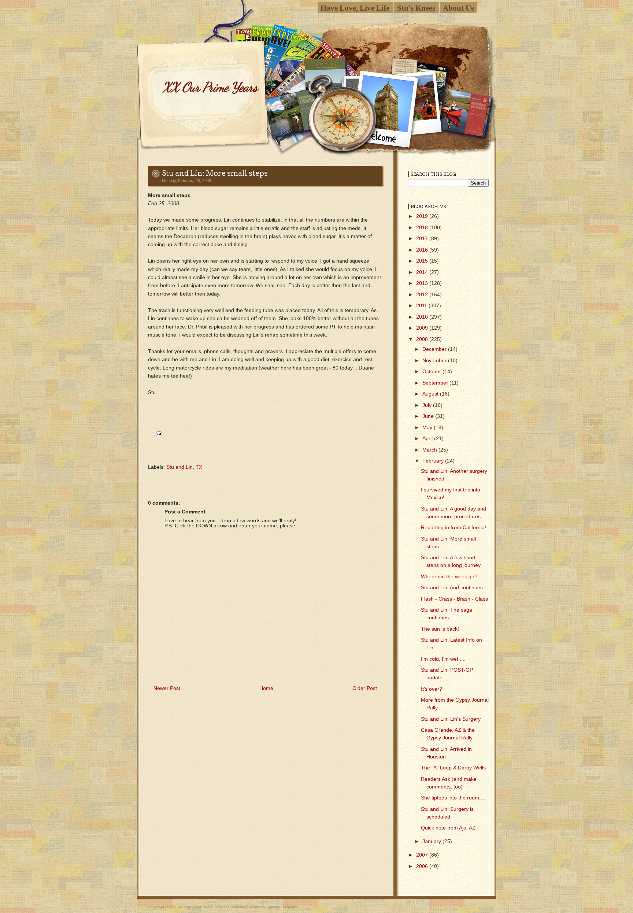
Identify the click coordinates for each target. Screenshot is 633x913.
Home (266, 688)
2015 (422, 261)
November (435, 360)
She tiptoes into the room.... (453, 798)
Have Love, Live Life (355, 8)
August (431, 394)
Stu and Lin (179, 467)
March (430, 450)
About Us (458, 8)
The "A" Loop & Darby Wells (453, 768)
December (435, 349)
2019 (422, 216)
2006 (422, 866)
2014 (422, 272)
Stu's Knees (416, 8)
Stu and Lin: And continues (452, 587)
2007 (422, 855)
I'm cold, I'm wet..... (443, 659)
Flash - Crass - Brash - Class (454, 599)
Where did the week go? (449, 576)
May (428, 427)
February (433, 461)
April (428, 438)
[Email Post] (157, 433)
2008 (422, 339)
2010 (422, 317)
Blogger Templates (231, 907)
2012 (422, 294)
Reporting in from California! (453, 527)
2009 (422, 328)
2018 (422, 227)
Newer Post (166, 688)
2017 (422, 238)
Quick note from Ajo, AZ (448, 828)
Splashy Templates (282, 907)
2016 (422, 250)
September (435, 383)
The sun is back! (440, 629)
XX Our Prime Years (210, 87)
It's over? (431, 689)
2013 (422, 283)
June (428, 416)
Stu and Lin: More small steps (215, 173)
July (427, 405)
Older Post (364, 688)
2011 (422, 305)
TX (199, 467)
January (432, 841)
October (432, 371)
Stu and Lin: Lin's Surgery (451, 719)
